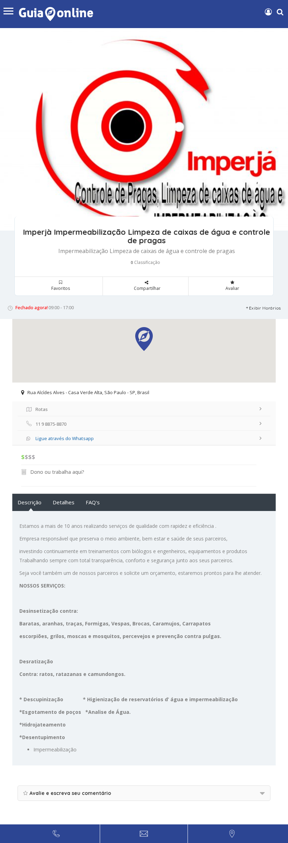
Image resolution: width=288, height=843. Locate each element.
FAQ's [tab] (93, 502)
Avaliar (232, 288)
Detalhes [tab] (63, 502)
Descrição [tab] (29, 502)
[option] (144, 129)
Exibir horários (265, 308)
